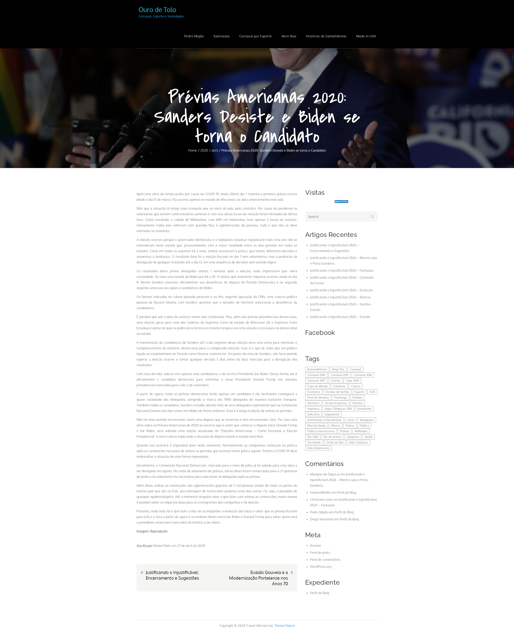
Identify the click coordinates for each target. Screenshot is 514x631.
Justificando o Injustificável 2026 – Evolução (341, 290)
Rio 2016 (312, 436)
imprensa (313, 408)
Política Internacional (321, 431)
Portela (344, 431)
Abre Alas (288, 36)
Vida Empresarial (318, 448)
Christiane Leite (321, 499)
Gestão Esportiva (336, 403)
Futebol (357, 397)
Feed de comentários (325, 560)
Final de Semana (318, 397)
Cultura (355, 386)
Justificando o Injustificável (324, 420)
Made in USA (366, 36)
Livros (351, 420)
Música (335, 425)
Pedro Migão (194, 36)
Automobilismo (317, 369)
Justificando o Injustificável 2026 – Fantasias (341, 270)
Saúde (369, 436)
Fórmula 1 (313, 403)
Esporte (359, 391)
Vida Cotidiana (358, 442)
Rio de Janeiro (332, 436)
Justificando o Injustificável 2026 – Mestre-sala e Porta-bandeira (339, 479)
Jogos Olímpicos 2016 (338, 408)
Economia (313, 391)
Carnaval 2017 (316, 380)
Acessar (315, 545)
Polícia (350, 425)
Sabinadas (221, 36)
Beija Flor (338, 369)
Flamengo (340, 397)
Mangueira (367, 420)
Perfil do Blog (346, 492)
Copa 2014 (352, 380)
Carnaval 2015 (340, 375)
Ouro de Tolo (157, 9)
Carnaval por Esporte (255, 36)
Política (364, 425)
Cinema (335, 380)
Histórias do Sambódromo (326, 36)
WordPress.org (320, 567)
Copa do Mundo (317, 386)
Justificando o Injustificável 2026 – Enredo (340, 317)
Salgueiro (353, 436)
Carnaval (355, 369)
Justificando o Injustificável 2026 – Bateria (340, 297)
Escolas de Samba (337, 391)
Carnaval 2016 (363, 375)
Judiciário (313, 414)
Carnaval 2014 (316, 375)
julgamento (332, 414)
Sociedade (314, 442)
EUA (372, 391)
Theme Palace (284, 626)
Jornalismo (364, 408)
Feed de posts (320, 552)
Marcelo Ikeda (316, 425)
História (357, 403)
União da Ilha (335, 442)
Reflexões (361, 431)
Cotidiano (339, 386)
